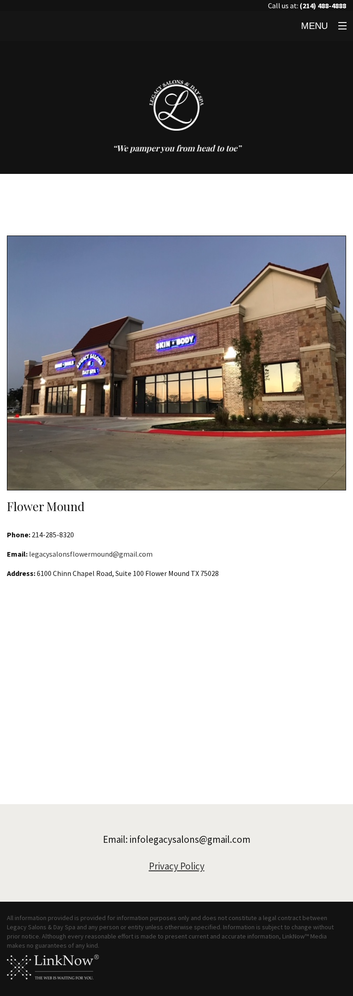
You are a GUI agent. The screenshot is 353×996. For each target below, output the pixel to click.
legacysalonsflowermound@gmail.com (91, 553)
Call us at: (307, 5)
